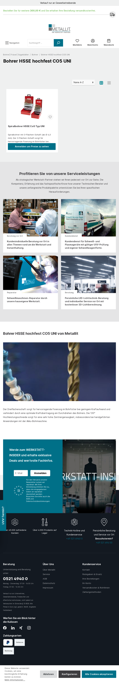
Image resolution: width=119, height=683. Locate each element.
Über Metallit (49, 569)
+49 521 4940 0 (74, 538)
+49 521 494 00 (104, 542)
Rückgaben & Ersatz (92, 574)
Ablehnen (48, 674)
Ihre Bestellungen (90, 578)
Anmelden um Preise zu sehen (32, 146)
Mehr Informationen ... (15, 680)
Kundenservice (91, 564)
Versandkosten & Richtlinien (96, 587)
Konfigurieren (69, 674)
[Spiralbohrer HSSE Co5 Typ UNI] (31, 106)
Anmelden (40, 473)
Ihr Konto (86, 583)
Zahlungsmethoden (91, 592)
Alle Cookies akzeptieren (99, 674)
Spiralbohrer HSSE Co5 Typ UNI (26, 126)
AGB (45, 578)
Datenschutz (49, 583)
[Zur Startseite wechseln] (59, 28)
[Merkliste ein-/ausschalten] (50, 117)
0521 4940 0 (15, 578)
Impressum (48, 587)
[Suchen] (58, 43)
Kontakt (86, 569)
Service (46, 574)
